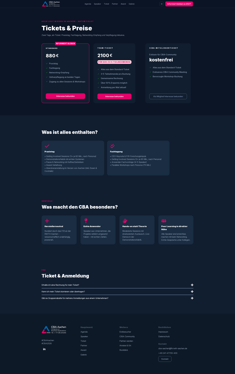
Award (123, 4)
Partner (115, 4)
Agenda (88, 4)
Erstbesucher (125, 332)
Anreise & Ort (125, 345)
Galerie (132, 4)
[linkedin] (44, 349)
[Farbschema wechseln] (161, 4)
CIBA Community (127, 336)
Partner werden (126, 341)
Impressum (163, 332)
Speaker (97, 4)
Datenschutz (164, 336)
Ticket (106, 4)
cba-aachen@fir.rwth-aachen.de (172, 348)
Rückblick (123, 350)
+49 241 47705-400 (167, 353)
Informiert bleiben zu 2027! (179, 4)
